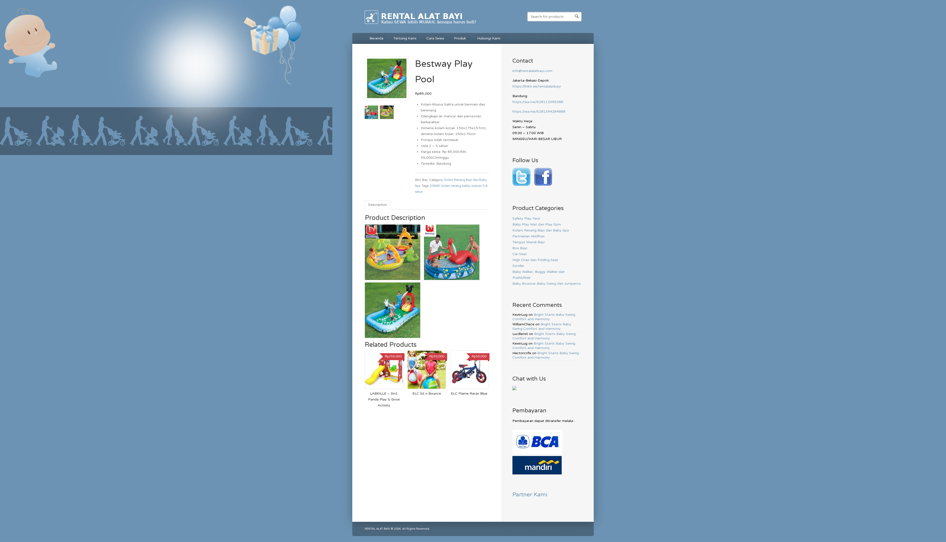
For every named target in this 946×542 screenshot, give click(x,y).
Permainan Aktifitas (528, 236)
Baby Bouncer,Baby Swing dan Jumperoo (546, 283)
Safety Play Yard (526, 218)
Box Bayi (519, 248)
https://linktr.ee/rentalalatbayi (536, 86)
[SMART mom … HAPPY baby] (421, 24)
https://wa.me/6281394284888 (538, 111)
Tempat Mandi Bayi (528, 242)
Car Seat (519, 254)
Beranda (376, 38)
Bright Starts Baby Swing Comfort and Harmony (543, 317)
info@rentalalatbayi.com (532, 71)
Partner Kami (529, 494)
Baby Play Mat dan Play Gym (536, 224)
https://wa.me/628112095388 (537, 102)
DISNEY (435, 186)
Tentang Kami (404, 38)
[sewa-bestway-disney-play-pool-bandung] (387, 102)
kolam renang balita (455, 186)
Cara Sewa (435, 38)
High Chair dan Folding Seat (535, 260)
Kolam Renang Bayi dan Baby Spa (540, 230)
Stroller (518, 266)
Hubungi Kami (488, 38)
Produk (457, 39)
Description (377, 205)
